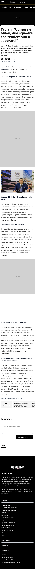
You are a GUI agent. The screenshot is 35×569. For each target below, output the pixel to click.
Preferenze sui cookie (8, 565)
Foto (2, 533)
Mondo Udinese (7, 7)
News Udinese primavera (9, 507)
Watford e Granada (7, 530)
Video (3, 535)
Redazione (4, 545)
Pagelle (3, 512)
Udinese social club (7, 518)
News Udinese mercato (8, 510)
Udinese (18, 7)
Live (2, 520)
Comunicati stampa (7, 525)
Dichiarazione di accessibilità (10, 562)
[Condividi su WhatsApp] (2, 59)
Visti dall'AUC (5, 528)
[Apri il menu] (2, 2)
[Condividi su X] (8, 59)
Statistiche (4, 515)
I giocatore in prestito (8, 523)
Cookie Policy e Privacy (8, 560)
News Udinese (5, 505)
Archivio (4, 555)
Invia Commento (24, 437)
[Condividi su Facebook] (5, 59)
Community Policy (7, 557)
